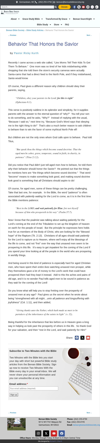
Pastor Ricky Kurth (26, 53)
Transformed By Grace (56, 19)
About (14, 19)
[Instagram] (88, 7)
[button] (77, 338)
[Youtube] (83, 7)
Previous (12, 35)
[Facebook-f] (74, 7)
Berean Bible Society (15, 30)
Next (89, 35)
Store (56, 24)
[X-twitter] (79, 7)
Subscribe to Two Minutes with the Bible (32, 351)
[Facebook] (62, 433)
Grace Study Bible (31, 19)
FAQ (67, 24)
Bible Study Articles (34, 30)
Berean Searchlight (82, 19)
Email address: (18, 384)
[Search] (55, 7)
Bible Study (42, 24)
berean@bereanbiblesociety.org (86, 425)
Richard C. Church (56, 441)
